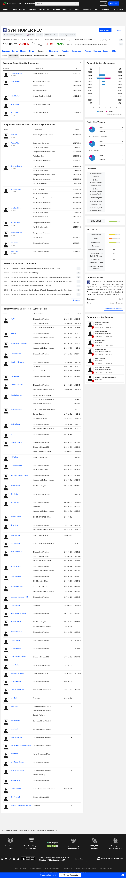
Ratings (88, 51)
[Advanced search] (76, 4)
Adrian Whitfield (100, 349)
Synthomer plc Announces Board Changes (25, 273)
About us (67, 868)
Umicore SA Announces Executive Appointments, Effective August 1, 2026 (35, 268)
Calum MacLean (101, 331)
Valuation (66, 51)
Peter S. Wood (100, 358)
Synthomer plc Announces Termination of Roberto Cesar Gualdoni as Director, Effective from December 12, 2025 (42, 277)
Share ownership (26, 56)
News (31, 51)
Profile (4, 56)
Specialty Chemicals (116, 303)
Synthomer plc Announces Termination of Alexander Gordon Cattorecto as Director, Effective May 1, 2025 (42, 294)
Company (42, 51)
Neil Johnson (99, 340)
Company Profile (95, 277)
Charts (23, 51)
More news (76, 300)
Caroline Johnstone (102, 322)
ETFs (114, 51)
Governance (13, 56)
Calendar (97, 51)
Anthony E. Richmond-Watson (105, 377)
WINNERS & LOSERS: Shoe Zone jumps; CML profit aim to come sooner (95, 40)
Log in (103, 3)
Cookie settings (36, 868)
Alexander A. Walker (102, 367)
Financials (53, 51)
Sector (106, 51)
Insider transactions (41, 56)
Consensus (76, 51)
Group (52, 56)
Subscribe (114, 3)
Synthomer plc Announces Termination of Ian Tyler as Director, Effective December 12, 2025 (41, 281)
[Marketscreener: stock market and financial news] (18, 3)
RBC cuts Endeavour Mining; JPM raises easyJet (91, 44)
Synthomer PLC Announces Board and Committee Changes (31, 286)
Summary (6, 51)
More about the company (113, 308)
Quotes (15, 51)
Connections (61, 56)
